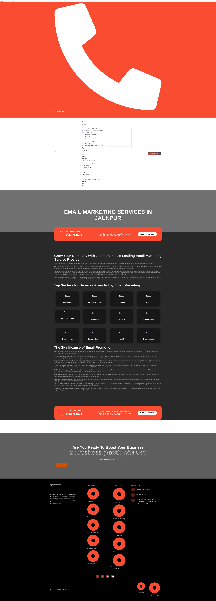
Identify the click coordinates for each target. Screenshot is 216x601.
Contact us (85, 186)
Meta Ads (85, 172)
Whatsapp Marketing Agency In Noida (91, 179)
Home (83, 154)
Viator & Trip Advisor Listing (89, 160)
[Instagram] (102, 576)
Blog (83, 183)
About (83, 156)
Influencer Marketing (87, 167)
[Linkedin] (107, 576)
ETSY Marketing (86, 165)
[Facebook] (97, 576)
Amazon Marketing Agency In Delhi (91, 163)
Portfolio (84, 181)
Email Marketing (86, 174)
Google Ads (85, 170)
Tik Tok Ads (85, 177)
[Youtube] (112, 576)
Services (84, 158)
